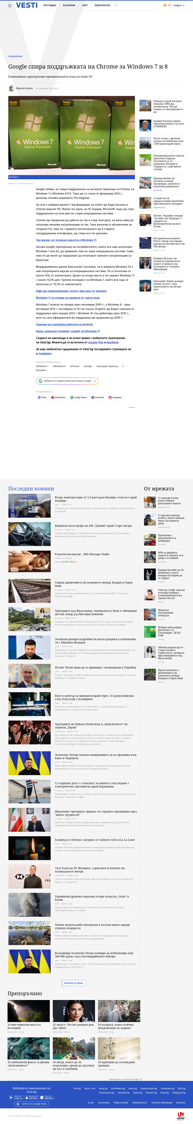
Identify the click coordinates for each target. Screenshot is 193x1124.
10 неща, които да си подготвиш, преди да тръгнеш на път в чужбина (73, 1065)
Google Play (95, 342)
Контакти (180, 1102)
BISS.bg (181, 1088)
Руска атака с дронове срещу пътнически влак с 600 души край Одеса (168, 141)
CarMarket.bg (167, 1088)
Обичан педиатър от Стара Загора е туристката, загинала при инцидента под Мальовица (171, 653)
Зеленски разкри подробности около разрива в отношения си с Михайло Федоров (95, 640)
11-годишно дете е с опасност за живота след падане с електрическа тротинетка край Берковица (92, 784)
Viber (43, 397)
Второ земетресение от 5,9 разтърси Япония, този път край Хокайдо (96, 498)
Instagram (44, 353)
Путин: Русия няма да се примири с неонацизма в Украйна (95, 667)
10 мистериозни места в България (24, 1026)
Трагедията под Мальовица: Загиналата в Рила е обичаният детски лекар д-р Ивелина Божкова (96, 612)
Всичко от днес (73, 983)
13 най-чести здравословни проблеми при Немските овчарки (168, 201)
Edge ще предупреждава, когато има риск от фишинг (71, 291)
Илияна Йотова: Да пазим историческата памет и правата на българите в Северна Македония (166, 264)
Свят (85, 5)
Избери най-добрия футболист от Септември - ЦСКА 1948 (170, 631)
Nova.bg (133, 1088)
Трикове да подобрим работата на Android (64, 324)
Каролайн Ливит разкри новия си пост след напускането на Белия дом (168, 285)
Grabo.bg (137, 1092)
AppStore (112, 342)
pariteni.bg (157, 190)
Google (88, 366)
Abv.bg (77, 1088)
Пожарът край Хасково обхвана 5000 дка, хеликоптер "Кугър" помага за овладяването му (168, 106)
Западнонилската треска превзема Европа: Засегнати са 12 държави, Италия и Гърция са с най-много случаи (168, 162)
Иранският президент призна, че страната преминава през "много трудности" (96, 813)
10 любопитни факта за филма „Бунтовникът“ (28, 1063)
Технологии (15, 56)
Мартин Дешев (24, 88)
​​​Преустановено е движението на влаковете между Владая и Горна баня (170, 674)
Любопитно (102, 5)
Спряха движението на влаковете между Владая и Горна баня (94, 584)
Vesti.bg (26, 5)
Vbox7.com (89, 1088)
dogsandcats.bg (159, 207)
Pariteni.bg (151, 1092)
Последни (49, 5)
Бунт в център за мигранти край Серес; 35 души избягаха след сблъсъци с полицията (94, 697)
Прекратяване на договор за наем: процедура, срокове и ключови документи (166, 182)
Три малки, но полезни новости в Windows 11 (66, 240)
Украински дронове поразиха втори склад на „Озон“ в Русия (92, 898)
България (69, 5)
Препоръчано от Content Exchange (123, 1079)
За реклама (103, 1102)
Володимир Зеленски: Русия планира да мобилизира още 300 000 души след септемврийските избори (94, 954)
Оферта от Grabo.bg (63, 558)
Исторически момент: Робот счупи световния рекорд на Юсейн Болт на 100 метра (169, 242)
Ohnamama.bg (106, 1092)
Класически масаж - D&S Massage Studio (82, 554)
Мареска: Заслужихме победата (165, 612)
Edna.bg (164, 1092)
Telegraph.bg (178, 1092)
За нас (91, 1102)
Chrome (75, 366)
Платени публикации (162, 1102)
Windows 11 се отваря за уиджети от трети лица (68, 297)
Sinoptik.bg (123, 1092)
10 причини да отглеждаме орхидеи (116, 1063)
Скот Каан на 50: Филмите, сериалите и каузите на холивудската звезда (90, 869)
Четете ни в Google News (34, 1104)
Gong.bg (103, 1088)
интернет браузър (108, 366)
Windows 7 (42, 366)
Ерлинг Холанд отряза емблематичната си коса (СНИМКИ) (168, 123)
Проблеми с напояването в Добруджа (167, 538)
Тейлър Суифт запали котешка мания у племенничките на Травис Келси (171, 594)
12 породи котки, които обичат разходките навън (169, 500)
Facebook (99, 397)
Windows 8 (59, 366)
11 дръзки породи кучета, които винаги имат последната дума (171, 519)
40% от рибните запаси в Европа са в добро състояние (170, 555)
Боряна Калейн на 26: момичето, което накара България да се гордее (171, 574)
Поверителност (139, 1102)
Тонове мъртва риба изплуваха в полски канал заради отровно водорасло (92, 926)
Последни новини (31, 488)
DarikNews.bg (118, 1088)
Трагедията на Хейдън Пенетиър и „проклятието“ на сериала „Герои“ (91, 725)
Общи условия (121, 1102)
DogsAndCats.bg (149, 1088)
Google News (80, 397)
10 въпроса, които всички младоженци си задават (116, 1026)
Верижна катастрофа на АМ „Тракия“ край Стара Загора (93, 525)
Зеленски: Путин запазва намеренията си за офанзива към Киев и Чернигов (95, 756)
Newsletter (60, 397)
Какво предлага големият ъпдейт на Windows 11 (68, 331)
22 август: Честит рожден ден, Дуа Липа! (73, 1026)
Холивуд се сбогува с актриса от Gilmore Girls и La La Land (95, 840)
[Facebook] (185, 1106)
